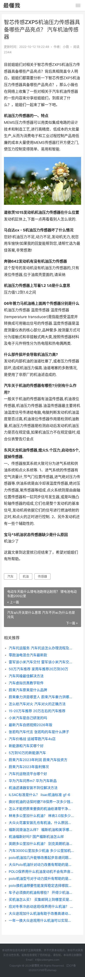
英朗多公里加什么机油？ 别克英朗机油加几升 (41, 843)
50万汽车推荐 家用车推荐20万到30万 (38, 669)
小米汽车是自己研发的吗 (28, 718)
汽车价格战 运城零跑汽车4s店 (32, 739)
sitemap (51, 970)
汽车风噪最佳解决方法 (26, 676)
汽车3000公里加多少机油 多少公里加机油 (41, 850)
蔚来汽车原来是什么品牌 (28, 690)
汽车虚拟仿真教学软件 (26, 683)
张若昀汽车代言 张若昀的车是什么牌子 (39, 732)
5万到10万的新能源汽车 (27, 753)
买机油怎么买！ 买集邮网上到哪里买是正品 (41, 899)
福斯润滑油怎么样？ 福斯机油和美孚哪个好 (41, 829)
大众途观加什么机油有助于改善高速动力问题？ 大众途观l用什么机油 (41, 913)
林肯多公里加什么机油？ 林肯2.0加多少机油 (41, 815)
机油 (26, 576)
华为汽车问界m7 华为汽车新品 (33, 781)
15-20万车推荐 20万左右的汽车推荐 (37, 711)
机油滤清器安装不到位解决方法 (33, 788)
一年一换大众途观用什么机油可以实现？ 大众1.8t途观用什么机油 (41, 920)
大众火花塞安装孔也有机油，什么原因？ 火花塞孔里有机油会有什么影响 (41, 822)
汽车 (10, 576)
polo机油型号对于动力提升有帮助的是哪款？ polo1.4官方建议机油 (41, 878)
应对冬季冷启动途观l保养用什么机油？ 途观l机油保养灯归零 (41, 906)
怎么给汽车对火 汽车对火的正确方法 (37, 704)
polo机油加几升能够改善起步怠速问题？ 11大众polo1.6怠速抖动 (41, 857)
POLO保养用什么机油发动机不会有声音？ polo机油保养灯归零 (41, 871)
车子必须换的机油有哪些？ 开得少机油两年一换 (41, 892)
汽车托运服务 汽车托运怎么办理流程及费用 (41, 648)
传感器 (42, 576)
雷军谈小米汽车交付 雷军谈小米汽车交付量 (41, 662)
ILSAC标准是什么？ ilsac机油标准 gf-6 (39, 795)
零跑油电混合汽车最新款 (28, 655)
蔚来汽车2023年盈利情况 (29, 767)
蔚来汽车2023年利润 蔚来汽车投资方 (38, 760)
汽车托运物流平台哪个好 (28, 774)
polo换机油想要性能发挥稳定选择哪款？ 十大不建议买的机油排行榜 (41, 885)
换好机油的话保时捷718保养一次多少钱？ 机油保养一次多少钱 (41, 802)
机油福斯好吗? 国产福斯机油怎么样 (36, 836)
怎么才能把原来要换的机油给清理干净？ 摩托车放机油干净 (41, 808)
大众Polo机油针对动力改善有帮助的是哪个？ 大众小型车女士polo (41, 864)
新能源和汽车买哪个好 (26, 746)
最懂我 (35, 965)
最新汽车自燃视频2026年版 (30, 725)
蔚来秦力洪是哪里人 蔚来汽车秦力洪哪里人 (41, 697)
